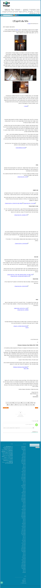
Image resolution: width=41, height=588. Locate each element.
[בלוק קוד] (14, 428)
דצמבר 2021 (23, 474)
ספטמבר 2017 (23, 533)
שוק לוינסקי (6, 463)
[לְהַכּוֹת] (8, 428)
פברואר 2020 (23, 492)
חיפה (3, 456)
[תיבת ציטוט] (13, 428)
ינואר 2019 (23, 510)
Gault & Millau (9, 402)
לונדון (5, 457)
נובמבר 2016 (23, 547)
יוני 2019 (24, 503)
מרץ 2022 (24, 470)
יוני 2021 (24, 482)
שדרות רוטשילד (4, 462)
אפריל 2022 (23, 468)
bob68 (29, 23)
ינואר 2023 (23, 456)
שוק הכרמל (10, 463)
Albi (30, 402)
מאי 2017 (24, 538)
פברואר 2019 (23, 509)
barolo (5, 446)
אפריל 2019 (23, 506)
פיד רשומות (23, 580)
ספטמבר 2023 (23, 447)
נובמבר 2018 (23, 513)
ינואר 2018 (23, 527)
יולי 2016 (24, 552)
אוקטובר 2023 (23, 446)
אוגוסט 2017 (23, 534)
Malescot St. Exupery (5, 450)
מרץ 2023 (24, 453)
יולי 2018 (24, 519)
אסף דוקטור (7, 455)
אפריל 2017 (23, 540)
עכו (8, 460)
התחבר (24, 578)
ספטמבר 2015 (23, 566)
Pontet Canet (10, 451)
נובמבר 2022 (23, 459)
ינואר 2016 (23, 561)
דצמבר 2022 (23, 457)
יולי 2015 (24, 569)
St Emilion (11, 452)
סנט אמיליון (11, 460)
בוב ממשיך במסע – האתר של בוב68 (22, 10)
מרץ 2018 (24, 524)
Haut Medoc (30, 404)
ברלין (12, 456)
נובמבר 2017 (23, 530)
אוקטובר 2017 (23, 531)
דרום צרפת (6, 456)
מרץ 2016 (24, 558)
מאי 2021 (24, 484)
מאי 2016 (24, 555)
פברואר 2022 (23, 471)
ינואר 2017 (23, 544)
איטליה (11, 455)
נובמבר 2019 (23, 496)
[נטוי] (5, 428)
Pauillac (3, 451)
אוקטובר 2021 (23, 477)
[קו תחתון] (7, 428)
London (5, 449)
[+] (19, 427)
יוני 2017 (24, 537)
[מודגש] (4, 428)
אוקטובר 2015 (23, 565)
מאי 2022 (24, 467)
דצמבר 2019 (23, 495)
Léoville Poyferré (10, 449)
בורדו (4, 455)
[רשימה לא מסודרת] (11, 428)
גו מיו (13, 404)
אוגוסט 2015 (23, 568)
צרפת (11, 462)
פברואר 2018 (23, 526)
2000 (12, 446)
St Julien (11, 453)
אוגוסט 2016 (23, 551)
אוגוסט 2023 (23, 449)
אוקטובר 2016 (23, 548)
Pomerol (7, 451)
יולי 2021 (24, 481)
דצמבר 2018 (23, 512)
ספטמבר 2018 (23, 516)
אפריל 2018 (23, 523)
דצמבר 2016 (23, 545)
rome (6, 452)
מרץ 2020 (24, 491)
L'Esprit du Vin (22, 404)
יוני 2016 (24, 554)
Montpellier (5, 407)
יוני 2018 (24, 520)
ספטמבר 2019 (23, 499)
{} (17, 427)
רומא (8, 462)
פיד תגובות (23, 581)
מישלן (17, 29)
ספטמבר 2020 (23, 485)
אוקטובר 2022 (23, 460)
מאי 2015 (24, 572)
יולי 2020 (24, 488)
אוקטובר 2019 (23, 498)
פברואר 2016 (23, 559)
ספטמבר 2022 (23, 461)
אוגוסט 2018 (23, 517)
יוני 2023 (24, 452)
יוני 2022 (24, 466)
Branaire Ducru (6, 447)
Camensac (25, 402)
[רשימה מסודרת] (10, 428)
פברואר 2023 (23, 454)
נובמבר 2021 (23, 475)
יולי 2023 (24, 450)
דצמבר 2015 (23, 562)
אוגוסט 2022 (23, 463)
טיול (12, 457)
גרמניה (9, 456)
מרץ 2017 (24, 541)
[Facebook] (17, 15)
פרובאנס (5, 460)
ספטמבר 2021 (23, 478)
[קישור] (16, 428)
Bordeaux (8, 446)
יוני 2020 (24, 489)
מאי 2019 (24, 505)
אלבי (17, 404)
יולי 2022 (24, 464)
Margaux (11, 450)
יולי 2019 (24, 502)
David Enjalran (17, 402)
